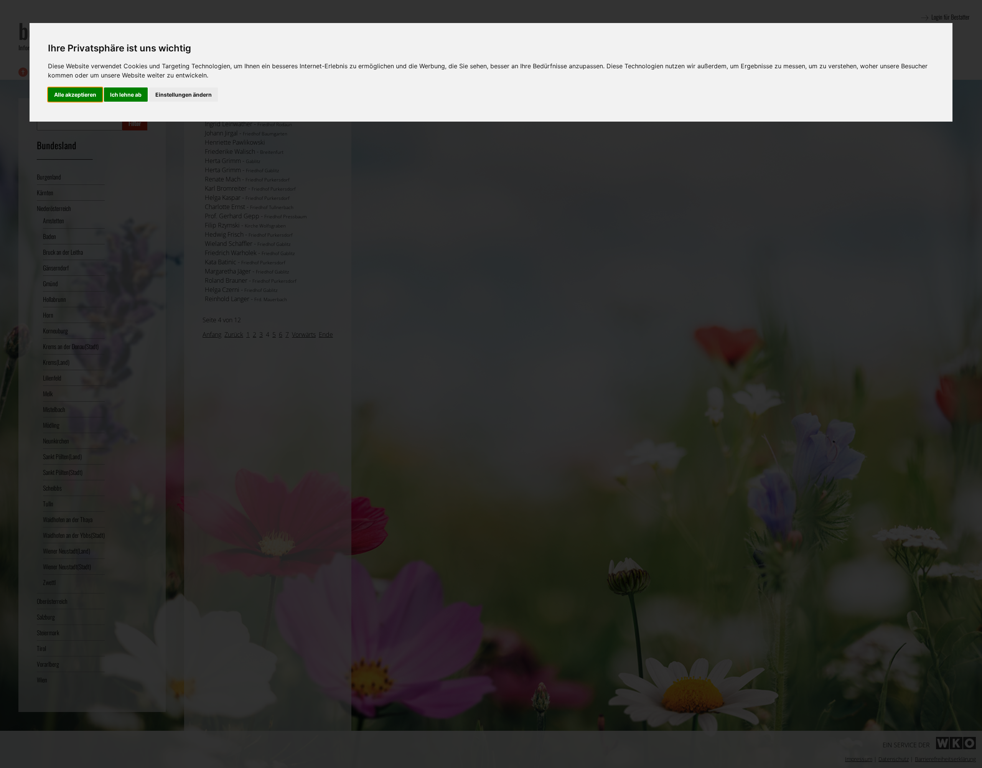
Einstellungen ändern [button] (183, 94)
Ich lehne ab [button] (126, 94)
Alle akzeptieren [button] (75, 94)
